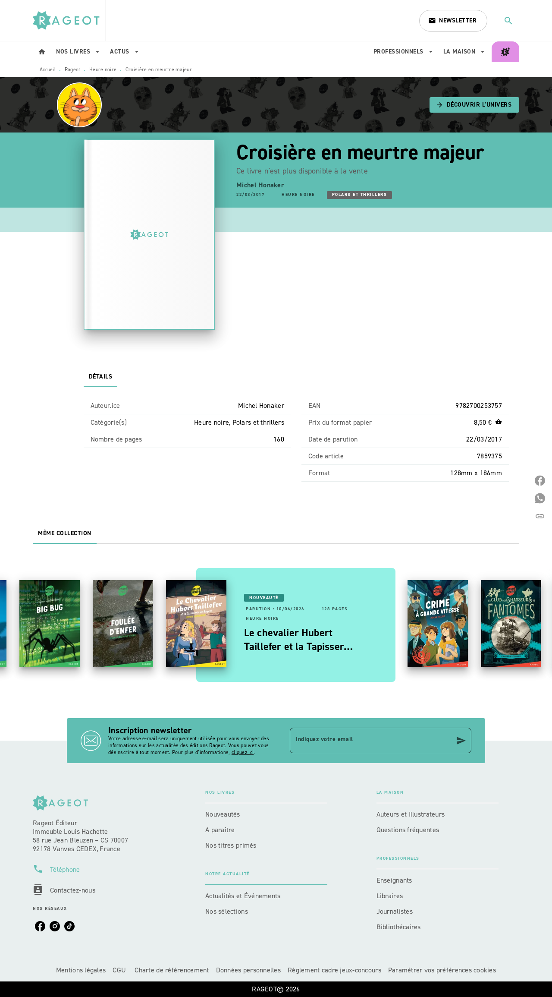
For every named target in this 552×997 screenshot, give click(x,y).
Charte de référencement (172, 970)
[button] (453, 21)
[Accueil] (69, 20)
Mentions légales (81, 970)
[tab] (42, 51)
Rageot (73, 69)
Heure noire (102, 69)
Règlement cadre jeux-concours (334, 970)
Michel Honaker (260, 184)
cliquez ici (243, 752)
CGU (120, 970)
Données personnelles (248, 970)
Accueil (48, 69)
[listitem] (40, 926)
